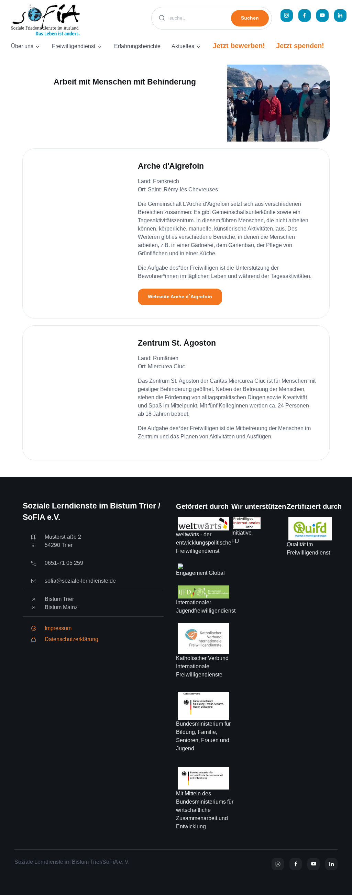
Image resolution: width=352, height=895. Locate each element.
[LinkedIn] (340, 15)
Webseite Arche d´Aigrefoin (180, 296)
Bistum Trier (59, 599)
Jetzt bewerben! (239, 45)
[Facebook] (304, 15)
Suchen (250, 18)
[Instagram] (286, 15)
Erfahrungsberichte (137, 46)
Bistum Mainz (61, 607)
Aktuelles (183, 46)
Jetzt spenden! (300, 45)
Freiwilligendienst (73, 46)
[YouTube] (322, 15)
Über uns (22, 46)
